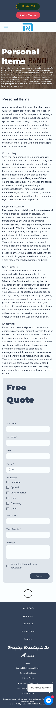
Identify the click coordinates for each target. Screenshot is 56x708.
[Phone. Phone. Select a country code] (11, 470)
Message (11, 542)
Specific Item (12, 515)
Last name (11, 437)
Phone (10, 464)
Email (9, 450)
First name (11, 423)
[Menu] (6, 26)
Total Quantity (13, 529)
